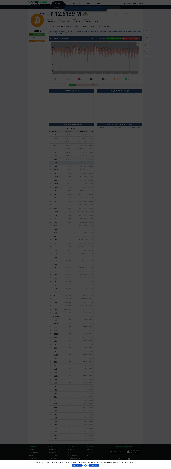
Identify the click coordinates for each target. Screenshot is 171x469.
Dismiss (94, 465)
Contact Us (77, 465)
